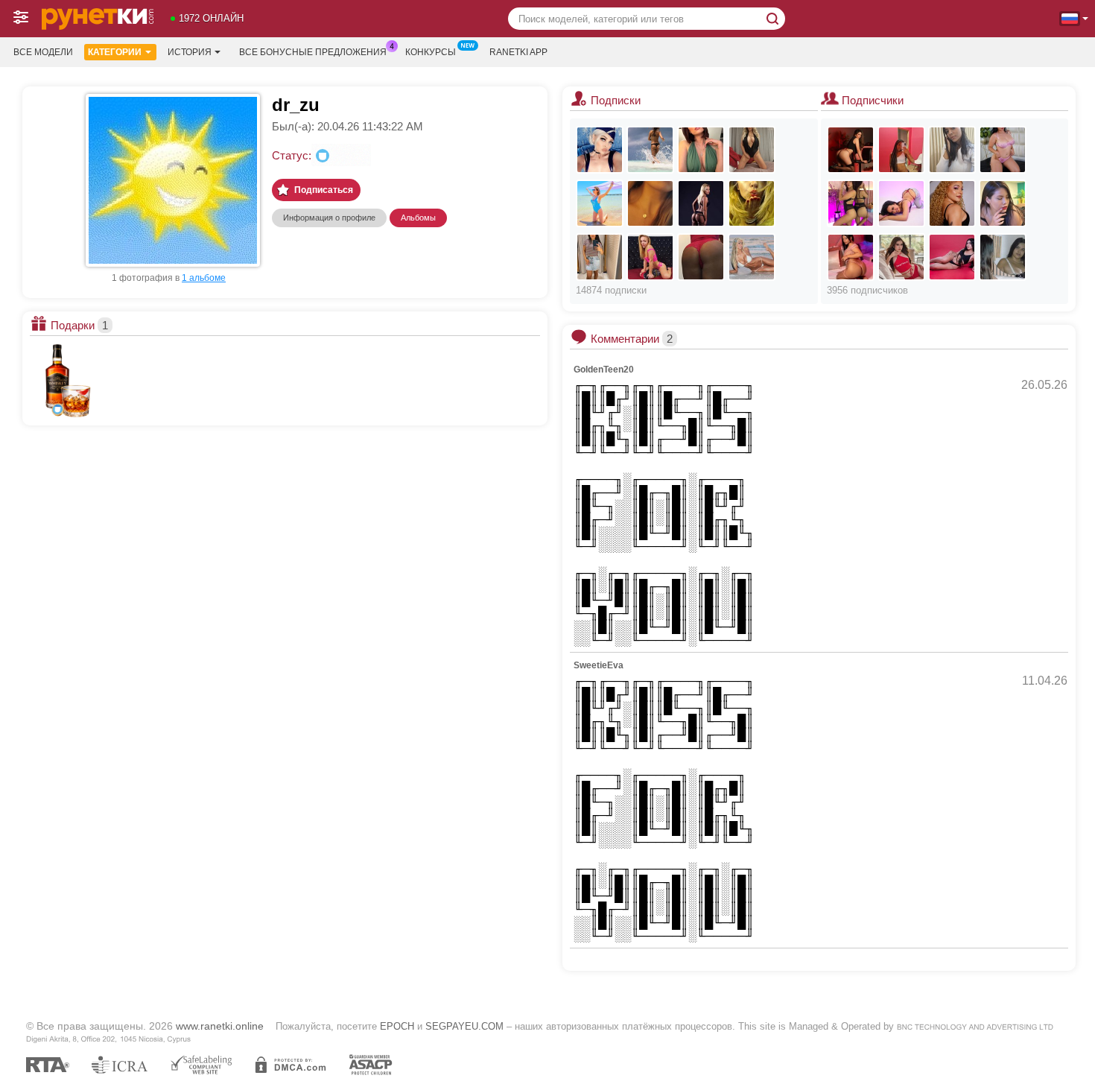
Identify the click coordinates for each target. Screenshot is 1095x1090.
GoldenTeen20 (604, 369)
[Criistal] (851, 150)
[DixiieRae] (1002, 203)
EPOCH (397, 1026)
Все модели (43, 52)
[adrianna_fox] (751, 257)
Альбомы (418, 217)
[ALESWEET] (599, 257)
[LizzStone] (851, 203)
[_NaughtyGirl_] (650, 150)
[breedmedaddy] (952, 150)
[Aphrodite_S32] (751, 150)
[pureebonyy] (901, 150)
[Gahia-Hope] (952, 203)
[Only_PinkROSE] (599, 203)
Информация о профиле (329, 217)
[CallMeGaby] (751, 203)
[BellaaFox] (851, 257)
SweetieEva (598, 665)
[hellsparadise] (1002, 150)
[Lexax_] (599, 150)
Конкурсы (430, 52)
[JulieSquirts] (650, 257)
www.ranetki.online (220, 1026)
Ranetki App (518, 52)
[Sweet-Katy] (901, 257)
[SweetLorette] (701, 203)
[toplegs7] (701, 150)
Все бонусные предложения (313, 52)
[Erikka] (701, 257)
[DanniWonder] (1002, 257)
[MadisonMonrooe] (952, 257)
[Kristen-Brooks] (901, 203)
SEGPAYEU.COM (464, 1026)
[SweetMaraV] (650, 203)
